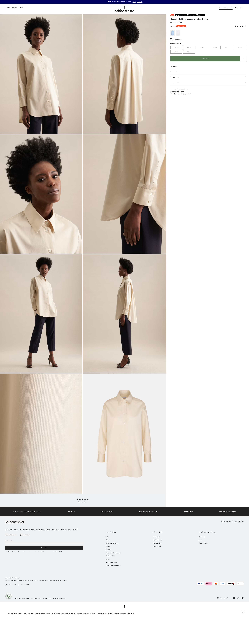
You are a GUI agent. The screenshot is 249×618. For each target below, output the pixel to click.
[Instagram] (238, 598)
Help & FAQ (111, 532)
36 (188, 47)
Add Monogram (177, 39)
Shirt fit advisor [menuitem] (157, 540)
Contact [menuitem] (108, 559)
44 (239, 47)
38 (201, 47)
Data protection (36, 598)
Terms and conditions (22, 598)
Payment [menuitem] (108, 550)
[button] (82, 502)
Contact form (12, 584)
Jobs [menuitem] (200, 540)
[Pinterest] (243, 598)
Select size (205, 59)
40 (213, 47)
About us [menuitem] (202, 537)
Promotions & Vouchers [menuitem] (113, 553)
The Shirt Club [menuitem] (110, 556)
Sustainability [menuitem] (203, 543)
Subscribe (44, 548)
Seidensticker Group (207, 532)
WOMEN (139, 2)
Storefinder (227, 521)
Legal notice (47, 598)
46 (175, 52)
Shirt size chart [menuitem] (157, 543)
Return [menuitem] (108, 546)
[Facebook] (234, 598)
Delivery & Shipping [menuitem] (112, 543)
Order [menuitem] (108, 540)
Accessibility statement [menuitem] (113, 565)
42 (226, 47)
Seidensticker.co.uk (59, 598)
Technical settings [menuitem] (111, 562)
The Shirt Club (239, 521)
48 (188, 52)
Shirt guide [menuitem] (155, 537)
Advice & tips (157, 532)
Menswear (26, 535)
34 (175, 47)
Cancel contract (25, 584)
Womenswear (12, 535)
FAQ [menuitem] (107, 537)
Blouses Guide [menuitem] (157, 546)
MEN (134, 2)
